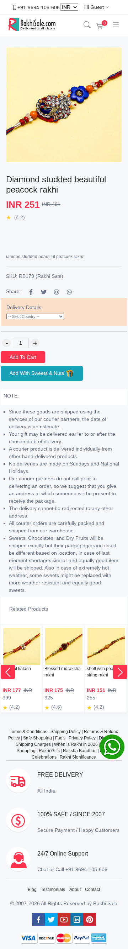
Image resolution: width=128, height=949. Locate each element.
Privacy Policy (82, 738)
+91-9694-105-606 (38, 7)
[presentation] (8, 672)
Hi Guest (94, 7)
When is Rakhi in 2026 (76, 744)
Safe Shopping (37, 738)
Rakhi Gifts (49, 750)
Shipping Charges (33, 744)
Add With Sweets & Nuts (37, 373)
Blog (32, 889)
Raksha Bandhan (80, 750)
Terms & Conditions (28, 731)
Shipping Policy (65, 731)
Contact (92, 889)
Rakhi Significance (78, 757)
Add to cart (23, 357)
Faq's (60, 738)
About (75, 889)
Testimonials (53, 889)
